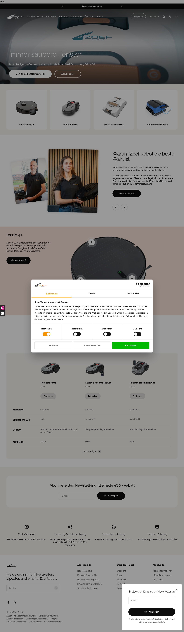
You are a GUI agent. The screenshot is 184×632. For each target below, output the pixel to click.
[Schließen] (176, 590)
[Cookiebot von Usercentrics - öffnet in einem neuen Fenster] (138, 285)
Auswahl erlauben (92, 345)
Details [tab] (92, 293)
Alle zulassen (130, 345)
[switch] (77, 334)
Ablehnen (53, 345)
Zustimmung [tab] (52, 294)
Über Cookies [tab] (132, 293)
